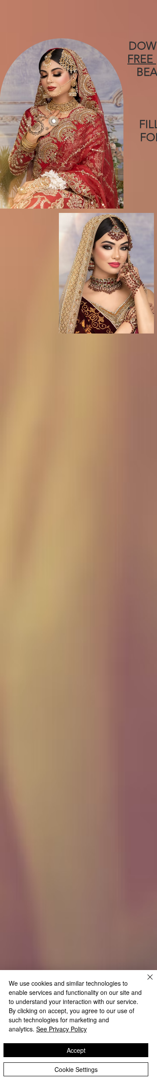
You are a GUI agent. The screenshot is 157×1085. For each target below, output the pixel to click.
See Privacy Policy (61, 1028)
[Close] (144, 982)
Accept (76, 1050)
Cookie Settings (76, 1069)
